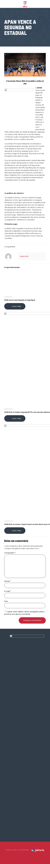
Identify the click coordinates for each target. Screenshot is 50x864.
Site (6, 601)
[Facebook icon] (22, 855)
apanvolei (24, 256)
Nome (7, 581)
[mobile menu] (46, 4)
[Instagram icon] (28, 855)
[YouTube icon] (25, 855)
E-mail (7, 591)
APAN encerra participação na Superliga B (19, 300)
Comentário (10, 553)
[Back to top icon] (25, 847)
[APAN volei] (25, 4)
